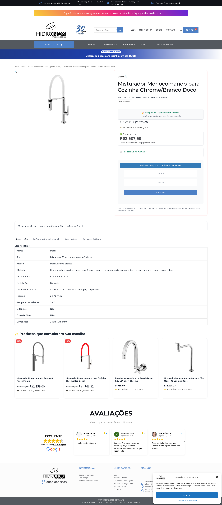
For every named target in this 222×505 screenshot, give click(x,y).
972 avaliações (59, 445)
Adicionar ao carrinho (28, 394)
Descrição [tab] (22, 239)
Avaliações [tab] (71, 239)
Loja (133, 30)
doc (193, 208)
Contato (170, 30)
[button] (217, 477)
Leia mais (72, 394)
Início (17, 67)
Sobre (159, 30)
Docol (133, 210)
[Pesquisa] (120, 29)
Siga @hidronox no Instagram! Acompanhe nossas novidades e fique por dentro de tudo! (112, 13)
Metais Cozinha (27, 67)
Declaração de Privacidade (187, 500)
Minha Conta (145, 30)
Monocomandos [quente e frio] (48, 67)
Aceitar (187, 495)
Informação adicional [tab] (46, 239)
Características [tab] (92, 239)
